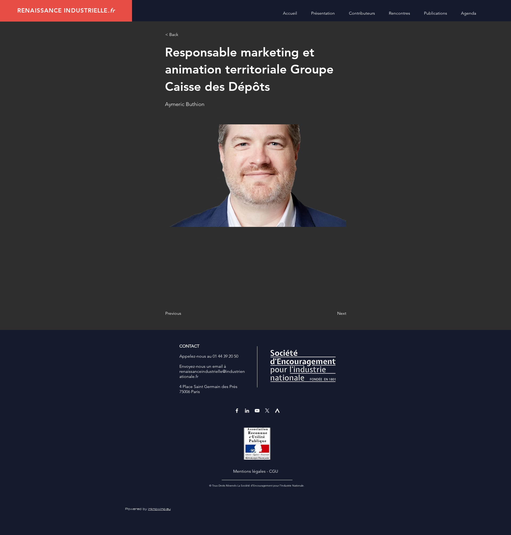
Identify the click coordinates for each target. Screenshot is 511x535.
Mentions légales (249, 471)
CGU (273, 471)
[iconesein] (277, 411)
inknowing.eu (159, 509)
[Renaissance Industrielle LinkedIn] (247, 411)
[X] (267, 411)
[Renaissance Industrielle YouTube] (257, 411)
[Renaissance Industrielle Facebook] (237, 411)
